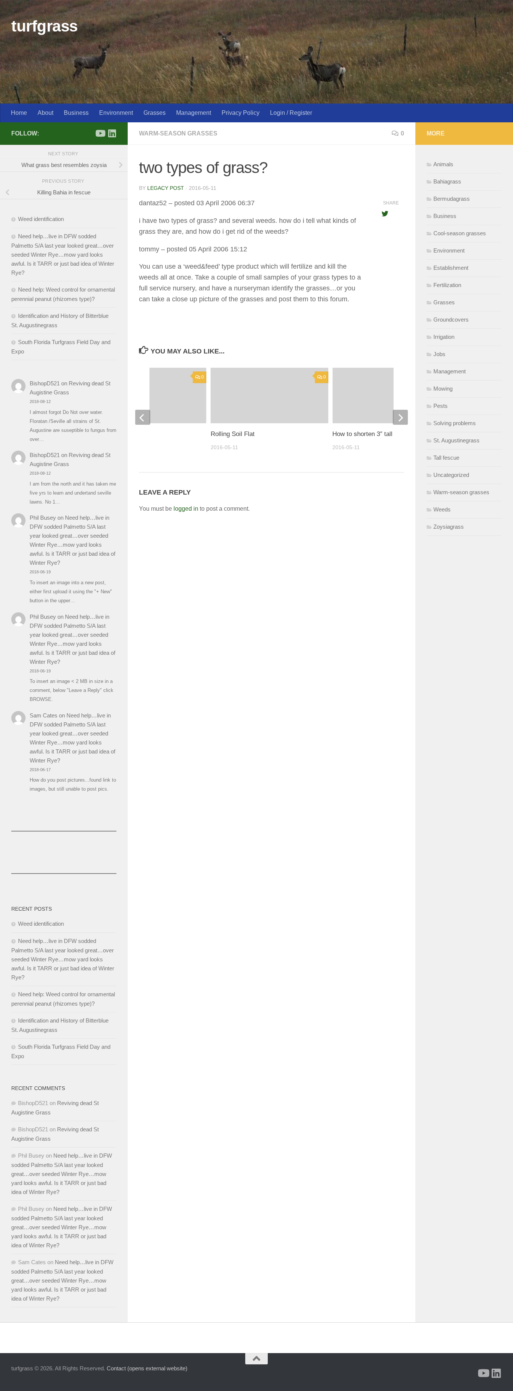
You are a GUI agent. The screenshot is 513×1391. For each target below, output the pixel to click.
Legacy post (165, 188)
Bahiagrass (447, 181)
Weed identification (41, 219)
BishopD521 (45, 383)
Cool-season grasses (459, 233)
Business (76, 113)
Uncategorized (451, 475)
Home (19, 113)
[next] (400, 417)
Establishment (450, 268)
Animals (443, 164)
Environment (116, 113)
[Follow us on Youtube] (99, 133)
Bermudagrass (451, 198)
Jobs (439, 354)
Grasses (154, 113)
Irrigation (443, 337)
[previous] (142, 417)
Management (193, 113)
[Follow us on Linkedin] (111, 133)
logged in (186, 508)
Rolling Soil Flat (233, 434)
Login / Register (291, 113)
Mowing (443, 388)
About (45, 113)
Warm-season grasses (178, 133)
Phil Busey (43, 517)
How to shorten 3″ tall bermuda (375, 434)
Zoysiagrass (448, 526)
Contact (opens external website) (147, 1368)
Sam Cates (43, 715)
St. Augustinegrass (456, 440)
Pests (440, 406)
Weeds (442, 509)
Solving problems (454, 423)
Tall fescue (446, 457)
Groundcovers (451, 319)
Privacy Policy (241, 113)
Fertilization (447, 285)
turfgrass (44, 26)
